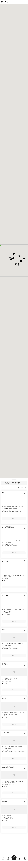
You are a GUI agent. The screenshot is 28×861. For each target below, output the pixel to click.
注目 (2, 487)
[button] (16, 263)
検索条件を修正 (23, 487)
